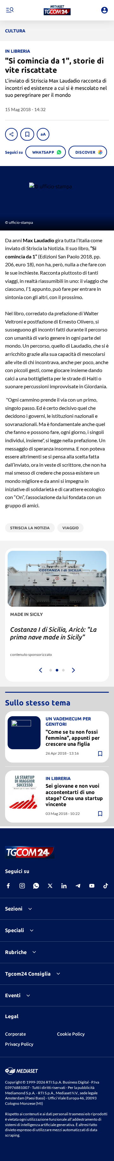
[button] (57, 10)
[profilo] (104, 10)
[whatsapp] (36, 886)
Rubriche (16, 952)
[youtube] (92, 886)
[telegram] (78, 886)
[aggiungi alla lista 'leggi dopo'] (27, 134)
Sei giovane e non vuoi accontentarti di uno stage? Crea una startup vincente (74, 795)
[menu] (9, 10)
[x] (50, 886)
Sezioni (13, 908)
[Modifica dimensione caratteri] (43, 134)
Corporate (15, 1034)
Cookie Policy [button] (71, 1034)
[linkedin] (64, 886)
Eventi (13, 995)
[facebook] (8, 886)
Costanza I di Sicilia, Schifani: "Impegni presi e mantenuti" (51, 633)
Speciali (14, 930)
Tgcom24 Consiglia (28, 974)
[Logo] (57, 10)
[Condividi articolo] (11, 134)
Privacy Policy (19, 1044)
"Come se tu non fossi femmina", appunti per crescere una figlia (73, 738)
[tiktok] (106, 886)
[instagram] (22, 886)
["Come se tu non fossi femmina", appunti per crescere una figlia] (24, 732)
